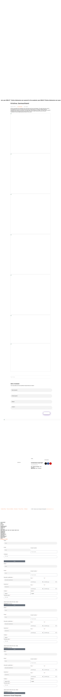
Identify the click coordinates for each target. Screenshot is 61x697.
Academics (24, 92)
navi (18, 530)
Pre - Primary (26, 106)
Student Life (42, 92)
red (10, 530)
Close (1, 523)
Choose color (2, 529)
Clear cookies (3, 533)
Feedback (6, 554)
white (4, 530)
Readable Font (3, 527)
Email (5, 547)
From (31, 578)
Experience (6, 584)
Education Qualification (8, 577)
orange (13, 530)
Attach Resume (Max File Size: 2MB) (11, 601)
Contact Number (33, 547)
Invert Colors (2, 535)
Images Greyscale (3, 534)
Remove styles (3, 537)
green (6, 530)
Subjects (32, 590)
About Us (18, 92)
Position (5, 590)
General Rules (35, 92)
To (44, 578)
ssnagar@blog (20, 106)
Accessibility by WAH (4, 539)
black (1, 530)
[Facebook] (48, 463)
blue (8, 530)
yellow (15, 530)
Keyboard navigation (3, 526)
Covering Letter (7, 595)
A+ (2, 525)
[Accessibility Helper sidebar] (2, 522)
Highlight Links (3, 532)
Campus (29, 92)
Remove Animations (3, 536)
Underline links (3, 531)
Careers (30, 97)
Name (5, 540)
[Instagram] (46, 463)
